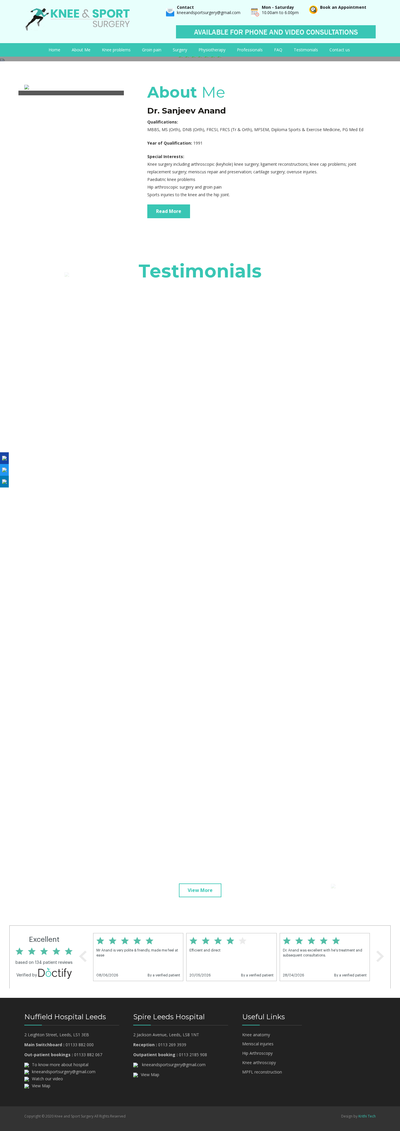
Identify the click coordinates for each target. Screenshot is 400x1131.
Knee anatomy (256, 1034)
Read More (168, 211)
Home (54, 50)
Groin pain (151, 50)
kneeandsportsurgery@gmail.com (208, 12)
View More (200, 890)
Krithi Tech (367, 1116)
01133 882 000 (80, 1044)
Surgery (180, 50)
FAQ (278, 50)
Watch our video (47, 1078)
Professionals (250, 50)
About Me (81, 50)
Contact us (339, 50)
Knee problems (116, 50)
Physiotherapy (212, 50)
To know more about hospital (60, 1064)
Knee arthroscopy (259, 1062)
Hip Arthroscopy (257, 1053)
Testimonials (306, 50)
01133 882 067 (88, 1054)
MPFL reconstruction (262, 1072)
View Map (41, 1085)
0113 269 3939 (172, 1044)
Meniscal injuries (257, 1044)
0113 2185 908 (193, 1054)
